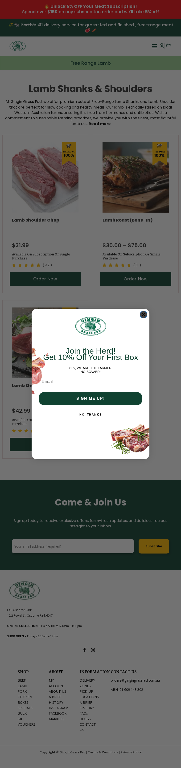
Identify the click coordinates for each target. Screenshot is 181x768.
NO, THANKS (90, 414)
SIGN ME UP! (90, 398)
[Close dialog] (143, 314)
